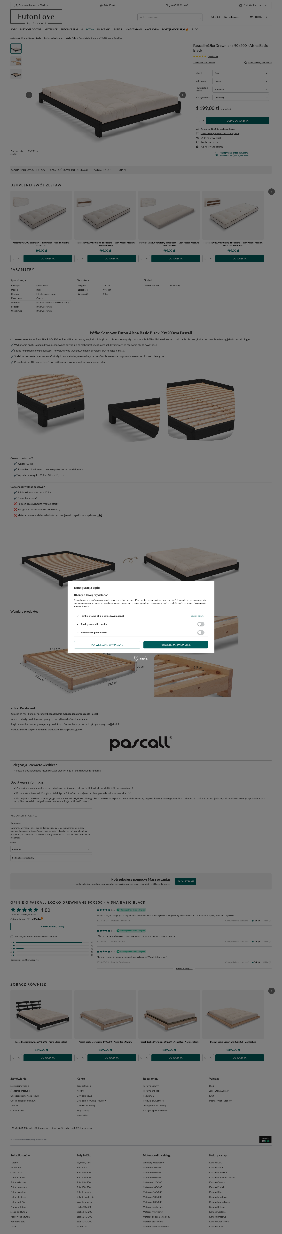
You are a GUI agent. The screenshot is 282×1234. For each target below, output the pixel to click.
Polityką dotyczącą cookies (148, 600)
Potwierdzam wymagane (107, 644)
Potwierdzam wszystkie (176, 644)
